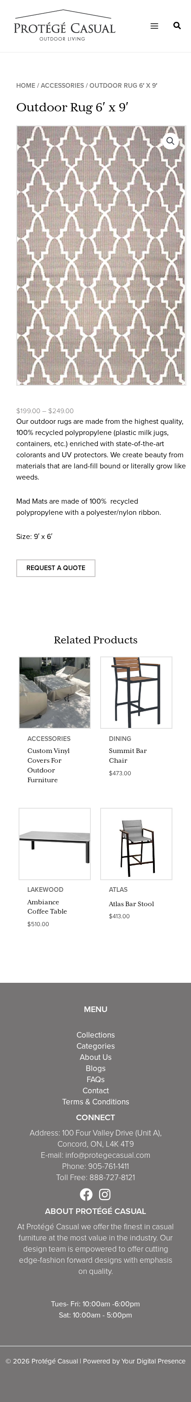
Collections (95, 1034)
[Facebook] (86, 1194)
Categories (95, 1046)
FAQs (96, 1079)
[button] (177, 26)
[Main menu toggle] (154, 26)
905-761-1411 (108, 1166)
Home (25, 86)
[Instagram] (104, 1194)
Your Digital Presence (153, 1361)
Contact (96, 1090)
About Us (96, 1057)
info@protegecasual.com (107, 1155)
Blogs (96, 1068)
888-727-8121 (112, 1177)
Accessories (62, 86)
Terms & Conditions (95, 1101)
